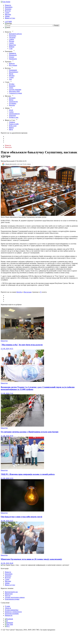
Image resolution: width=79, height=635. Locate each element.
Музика (11, 75)
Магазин (8, 14)
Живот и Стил (10, 18)
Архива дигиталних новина (15, 597)
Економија (8, 7)
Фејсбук (19, 292)
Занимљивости (14, 114)
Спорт (7, 12)
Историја (12, 98)
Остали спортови (15, 89)
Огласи (11, 57)
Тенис (11, 87)
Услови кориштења (11, 610)
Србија (11, 39)
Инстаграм (27, 292)
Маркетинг (9, 594)
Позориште (13, 70)
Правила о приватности (13, 612)
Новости (8, 5)
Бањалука (12, 45)
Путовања (12, 103)
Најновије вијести (15, 34)
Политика (12, 35)
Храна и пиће (14, 124)
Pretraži (56, 25)
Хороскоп (12, 115)
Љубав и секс (13, 117)
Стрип (11, 77)
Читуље (7, 595)
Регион (11, 41)
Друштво (12, 37)
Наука (11, 100)
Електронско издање (12, 599)
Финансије (13, 55)
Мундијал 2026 (14, 91)
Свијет (11, 43)
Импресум (8, 615)
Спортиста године (15, 93)
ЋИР (10, 21)
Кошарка (12, 86)
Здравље (12, 122)
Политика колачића (12, 613)
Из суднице (13, 65)
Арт (10, 79)
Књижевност (13, 72)
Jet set (11, 110)
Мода (11, 129)
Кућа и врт (13, 126)
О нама (7, 606)
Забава (7, 16)
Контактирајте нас (11, 592)
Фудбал (11, 84)
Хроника (8, 9)
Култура (8, 11)
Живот (11, 127)
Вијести (12, 63)
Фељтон (12, 105)
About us (8, 608)
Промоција (13, 59)
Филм (11, 74)
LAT (6, 21)
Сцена (11, 112)
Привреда (12, 53)
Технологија (13, 101)
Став (10, 48)
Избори (11, 47)
